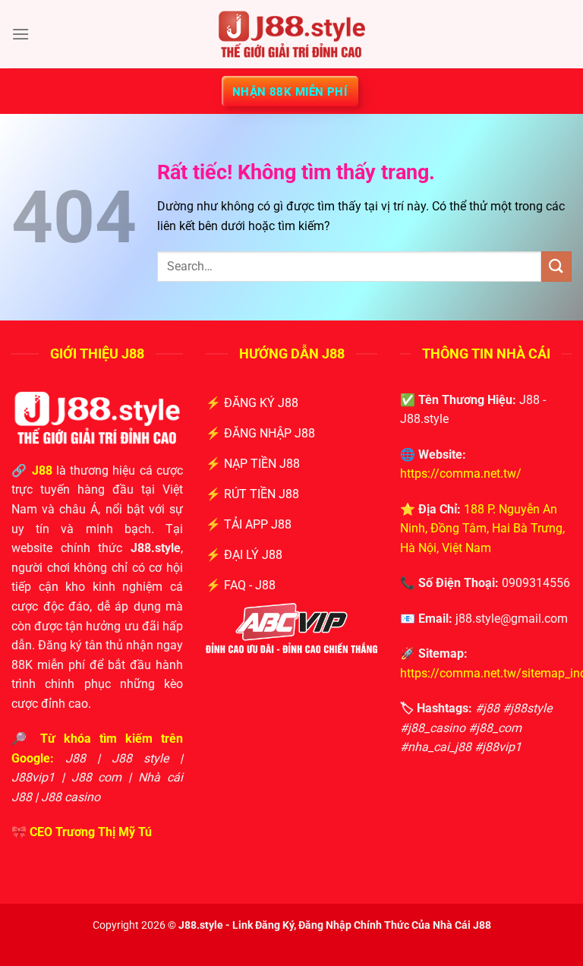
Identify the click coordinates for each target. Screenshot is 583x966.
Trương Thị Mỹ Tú (103, 832)
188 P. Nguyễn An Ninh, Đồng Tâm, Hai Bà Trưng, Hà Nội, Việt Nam (482, 528)
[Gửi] (556, 266)
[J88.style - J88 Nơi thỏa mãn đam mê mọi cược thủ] (291, 34)
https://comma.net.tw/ (461, 473)
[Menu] (20, 33)
